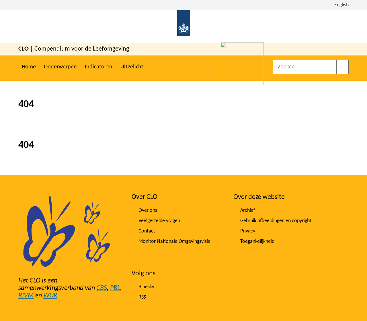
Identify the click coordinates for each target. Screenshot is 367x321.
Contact (146, 231)
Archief (247, 210)
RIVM (26, 295)
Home (29, 67)
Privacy (247, 231)
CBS (101, 288)
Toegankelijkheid (257, 241)
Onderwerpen (60, 67)
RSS (142, 297)
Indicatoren (98, 67)
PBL (115, 288)
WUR (50, 295)
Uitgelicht (131, 67)
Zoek (342, 67)
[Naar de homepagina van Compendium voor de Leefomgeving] (183, 26)
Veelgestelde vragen (159, 221)
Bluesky (146, 287)
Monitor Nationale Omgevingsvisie (174, 241)
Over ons (147, 210)
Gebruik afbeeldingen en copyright (275, 221)
